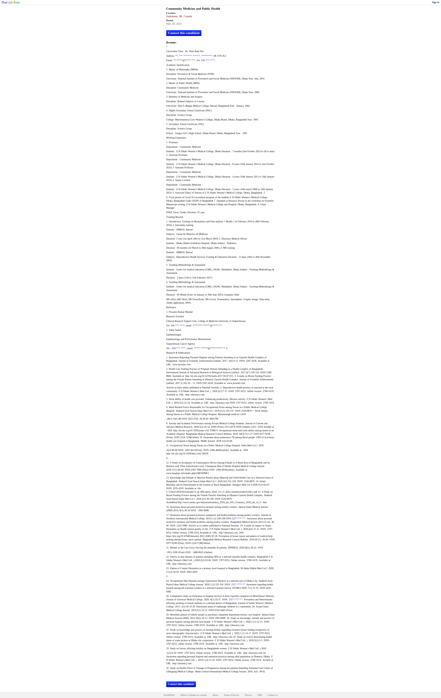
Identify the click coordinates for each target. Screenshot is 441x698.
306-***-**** (177, 325)
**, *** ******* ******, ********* (193, 56)
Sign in (435, 2)
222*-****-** (239, 518)
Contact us (273, 695)
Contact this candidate (184, 33)
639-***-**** (208, 60)
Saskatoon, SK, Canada (179, 16)
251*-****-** (236, 599)
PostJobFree (169, 695)
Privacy (248, 695)
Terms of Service (231, 695)
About (215, 695)
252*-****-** (238, 584)
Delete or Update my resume (194, 695)
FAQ (260, 695)
